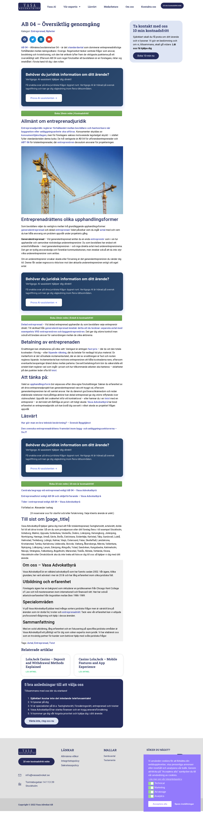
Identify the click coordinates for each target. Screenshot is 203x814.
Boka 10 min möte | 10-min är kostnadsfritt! (71, 484)
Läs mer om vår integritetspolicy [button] (165, 779)
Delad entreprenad (31, 324)
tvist (53, 370)
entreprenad (62, 230)
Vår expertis (70, 6)
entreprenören (65, 142)
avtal (102, 230)
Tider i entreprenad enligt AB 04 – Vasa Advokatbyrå (50, 501)
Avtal (30, 643)
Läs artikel (31, 672)
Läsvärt (92, 6)
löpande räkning (57, 352)
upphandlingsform (40, 384)
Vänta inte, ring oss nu (41, 721)
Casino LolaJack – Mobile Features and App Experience (98, 663)
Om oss (130, 6)
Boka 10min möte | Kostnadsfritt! (72, 113)
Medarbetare (111, 6)
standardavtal (75, 47)
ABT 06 (25, 142)
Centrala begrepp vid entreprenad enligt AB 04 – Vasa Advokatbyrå (59, 490)
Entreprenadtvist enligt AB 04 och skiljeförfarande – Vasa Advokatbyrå (61, 496)
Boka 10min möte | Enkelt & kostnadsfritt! (71, 318)
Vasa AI (51, 6)
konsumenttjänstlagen (34, 135)
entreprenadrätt (71, 612)
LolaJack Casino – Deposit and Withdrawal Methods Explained (45, 663)
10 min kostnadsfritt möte (172, 5)
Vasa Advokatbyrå (98, 402)
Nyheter (50, 31)
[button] (24, 39)
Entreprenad (38, 31)
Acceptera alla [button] (160, 804)
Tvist (52, 643)
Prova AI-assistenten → (43, 98)
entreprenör (97, 239)
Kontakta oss (148, 6)
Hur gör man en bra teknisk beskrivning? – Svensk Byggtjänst (56, 422)
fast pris (92, 349)
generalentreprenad (32, 230)
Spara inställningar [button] (184, 804)
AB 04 (24, 47)
